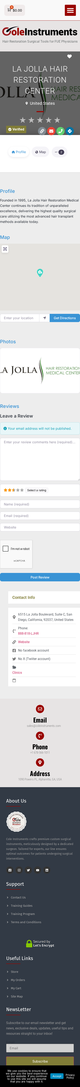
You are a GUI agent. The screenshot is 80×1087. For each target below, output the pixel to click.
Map (5, 237)
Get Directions (65, 318)
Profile (7, 191)
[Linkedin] (46, 870)
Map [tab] (42, 152)
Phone (40, 746)
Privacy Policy (70, 1076)
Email (40, 719)
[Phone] (60, 131)
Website (24, 642)
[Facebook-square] (10, 870)
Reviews (9, 406)
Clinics (17, 673)
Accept (57, 1076)
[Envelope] (51, 131)
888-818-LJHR (28, 633)
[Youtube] (37, 870)
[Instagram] (19, 870)
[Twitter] (28, 870)
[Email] (40, 709)
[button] (70, 10)
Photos (8, 341)
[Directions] (70, 131)
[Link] (42, 131)
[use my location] (44, 318)
